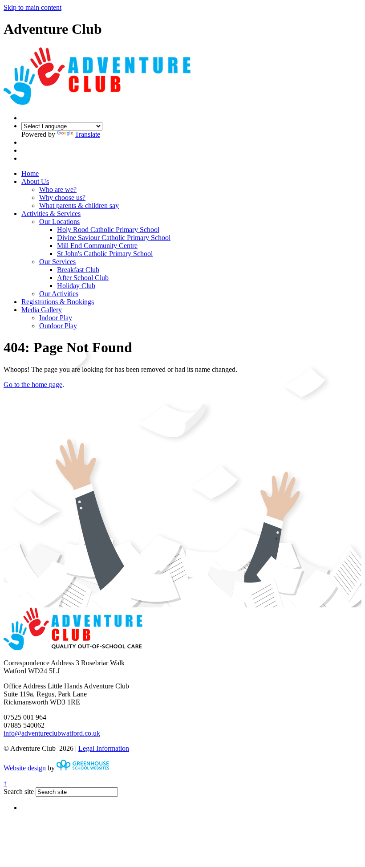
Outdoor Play (58, 326)
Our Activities (58, 293)
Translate (87, 134)
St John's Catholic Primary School (105, 253)
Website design (25, 768)
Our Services (57, 261)
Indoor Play (55, 318)
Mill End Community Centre (97, 245)
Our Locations (59, 221)
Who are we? (58, 189)
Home (30, 173)
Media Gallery (41, 309)
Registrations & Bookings (57, 301)
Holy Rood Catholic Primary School (108, 229)
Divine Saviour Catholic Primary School (113, 237)
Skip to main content (32, 7)
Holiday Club (76, 285)
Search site (19, 791)
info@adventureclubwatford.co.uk (52, 733)
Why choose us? (62, 197)
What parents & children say (79, 205)
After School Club (83, 277)
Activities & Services (51, 213)
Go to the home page (33, 384)
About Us (35, 181)
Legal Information (103, 748)
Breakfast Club (78, 269)
